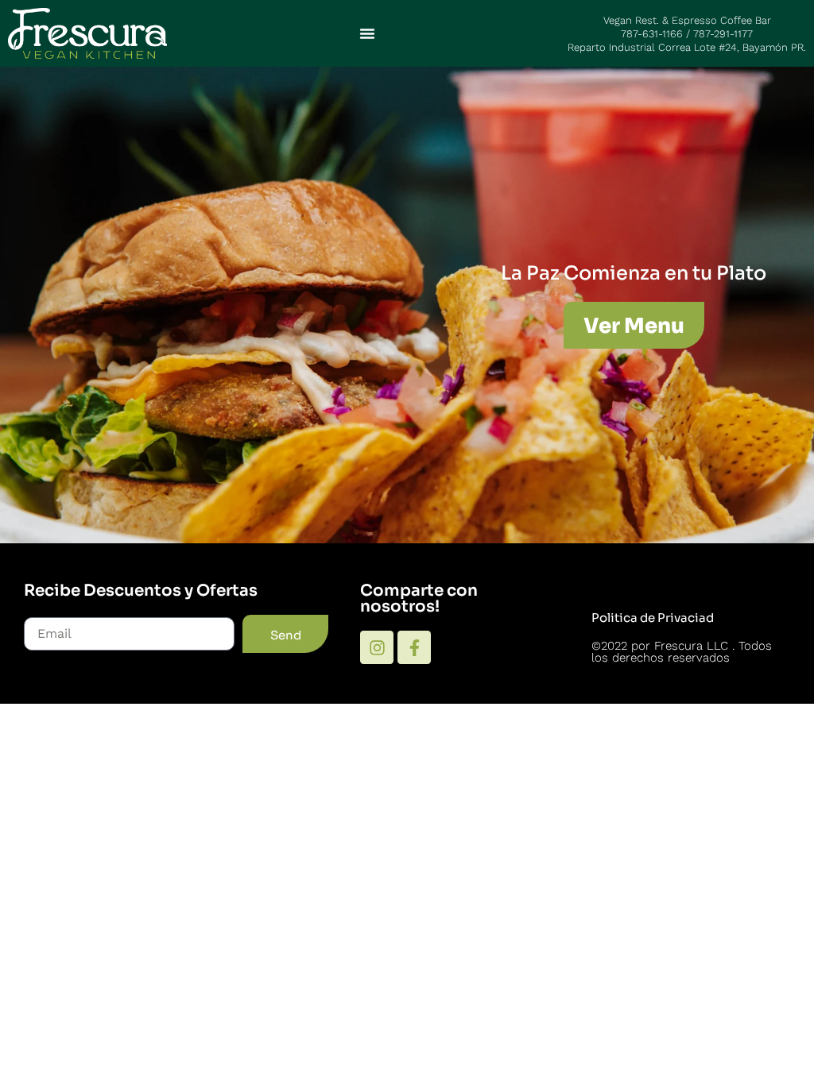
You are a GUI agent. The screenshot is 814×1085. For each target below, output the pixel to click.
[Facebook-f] (414, 647)
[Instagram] (376, 647)
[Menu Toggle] (367, 33)
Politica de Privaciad (652, 617)
